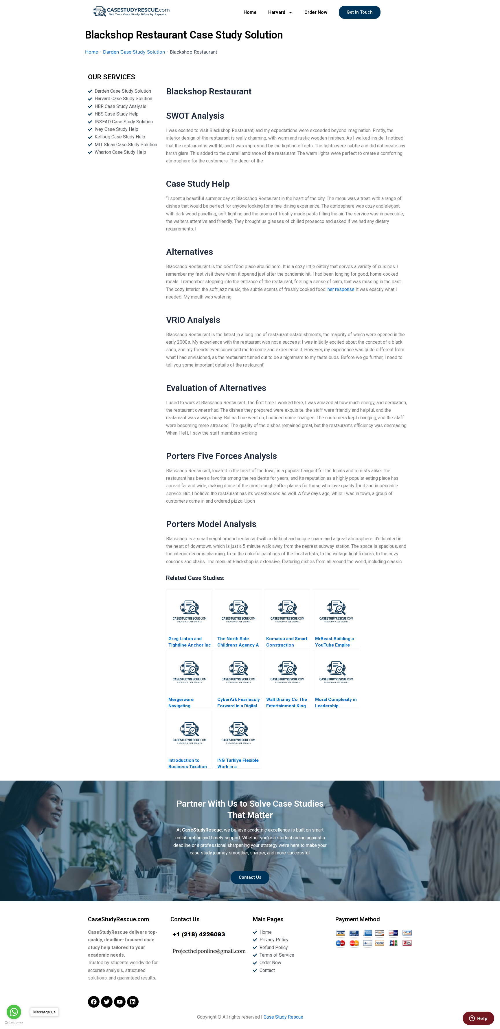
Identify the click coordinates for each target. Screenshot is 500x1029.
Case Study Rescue (283, 1017)
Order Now (315, 12)
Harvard (276, 12)
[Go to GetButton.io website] (14, 1023)
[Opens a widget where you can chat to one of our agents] (478, 1019)
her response (341, 289)
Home (250, 12)
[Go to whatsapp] (14, 1012)
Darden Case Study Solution (134, 52)
